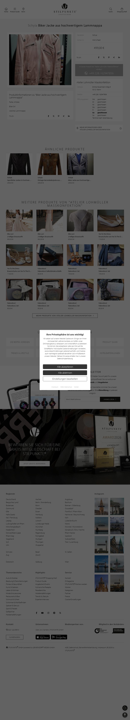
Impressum (54, 387)
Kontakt (76, 387)
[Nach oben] (124, 714)
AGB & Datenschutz (66, 387)
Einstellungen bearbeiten (65, 378)
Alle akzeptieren (65, 366)
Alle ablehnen (65, 372)
